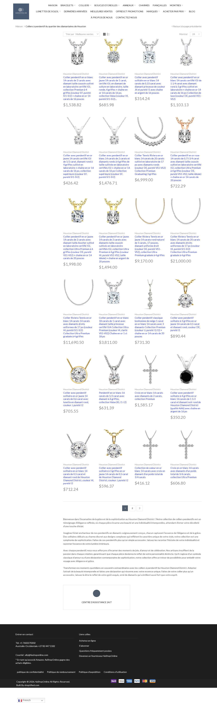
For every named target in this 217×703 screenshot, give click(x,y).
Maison (19, 26)
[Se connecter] (203, 11)
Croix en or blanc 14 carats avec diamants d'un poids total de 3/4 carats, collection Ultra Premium (184, 472)
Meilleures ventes (84, 34)
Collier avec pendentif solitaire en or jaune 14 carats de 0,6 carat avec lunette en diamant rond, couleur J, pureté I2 (76, 399)
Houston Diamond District (76, 73)
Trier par (70, 34)
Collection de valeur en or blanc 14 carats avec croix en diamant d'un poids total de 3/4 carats (150, 472)
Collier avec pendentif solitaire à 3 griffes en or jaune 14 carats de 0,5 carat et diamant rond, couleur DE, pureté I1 (185, 324)
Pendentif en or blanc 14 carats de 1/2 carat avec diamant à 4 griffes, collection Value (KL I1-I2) (112, 397)
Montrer (183, 34)
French (26, 700)
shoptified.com (31, 685)
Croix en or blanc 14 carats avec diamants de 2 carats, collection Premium (149, 395)
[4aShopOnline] (21, 11)
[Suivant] (139, 508)
